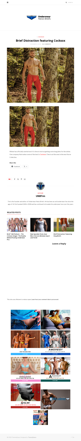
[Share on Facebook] (14, 179)
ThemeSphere (32, 437)
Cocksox (41, 37)
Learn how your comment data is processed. (45, 299)
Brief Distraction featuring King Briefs (63, 235)
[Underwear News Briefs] (40, 17)
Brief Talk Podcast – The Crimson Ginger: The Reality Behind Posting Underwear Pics (16, 237)
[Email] (24, 179)
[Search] (66, 2)
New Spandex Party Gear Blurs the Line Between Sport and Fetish (40, 236)
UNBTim (40, 196)
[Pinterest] (21, 179)
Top (73, 437)
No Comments (46, 44)
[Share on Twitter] (17, 179)
